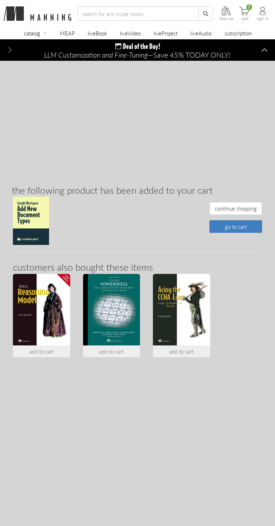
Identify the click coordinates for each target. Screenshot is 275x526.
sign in (262, 18)
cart (245, 18)
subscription (238, 33)
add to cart (41, 351)
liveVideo (130, 33)
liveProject (166, 33)
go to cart (236, 226)
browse (226, 18)
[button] (10, 50)
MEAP (67, 33)
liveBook (97, 33)
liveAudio (201, 33)
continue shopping (236, 208)
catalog (32, 33)
